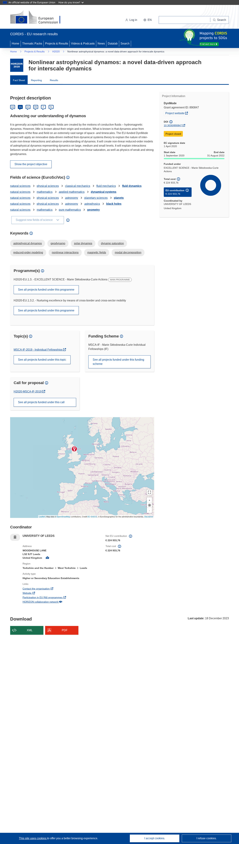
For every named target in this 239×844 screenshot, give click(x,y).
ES (28, 107)
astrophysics (92, 203)
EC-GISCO (92, 516)
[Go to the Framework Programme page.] (16, 65)
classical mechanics (77, 185)
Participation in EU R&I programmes (55, 597)
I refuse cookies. (206, 838)
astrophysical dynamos (27, 243)
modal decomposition (128, 252)
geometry (93, 209)
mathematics (44, 191)
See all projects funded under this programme (46, 289)
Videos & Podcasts (83, 43)
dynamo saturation (112, 243)
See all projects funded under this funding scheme (118, 361)
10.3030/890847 (173, 125)
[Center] (149, 505)
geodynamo (58, 243)
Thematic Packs (32, 43)
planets (119, 197)
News (101, 43)
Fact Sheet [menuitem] (19, 80)
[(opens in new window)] (38, 18)
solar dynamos (83, 243)
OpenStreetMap (63, 516)
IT (43, 107)
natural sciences (20, 185)
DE (12, 107)
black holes (113, 203)
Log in (133, 19)
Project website (177, 113)
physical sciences (48, 185)
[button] (147, 20)
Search (125, 43)
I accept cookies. (154, 838)
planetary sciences (96, 197)
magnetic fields (96, 252)
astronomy (71, 197)
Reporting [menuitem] (36, 80)
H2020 (56, 51)
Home (15, 43)
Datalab (113, 43)
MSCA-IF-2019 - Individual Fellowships (38, 349)
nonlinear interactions (65, 252)
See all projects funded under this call (41, 402)
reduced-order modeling (28, 252)
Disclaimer (148, 516)
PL (51, 107)
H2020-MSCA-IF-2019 (28, 391)
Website (40, 592)
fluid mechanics (106, 185)
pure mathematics (70, 209)
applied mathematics (72, 191)
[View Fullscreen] (149, 492)
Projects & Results (56, 43)
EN (20, 107)
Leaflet (42, 516)
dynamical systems (103, 191)
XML (30, 630)
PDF (65, 630)
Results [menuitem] (54, 80)
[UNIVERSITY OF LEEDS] (74, 449)
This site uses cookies (33, 838)
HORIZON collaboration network (53, 601)
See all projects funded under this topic (42, 359)
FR (35, 107)
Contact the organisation (49, 588)
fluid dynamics (132, 185)
